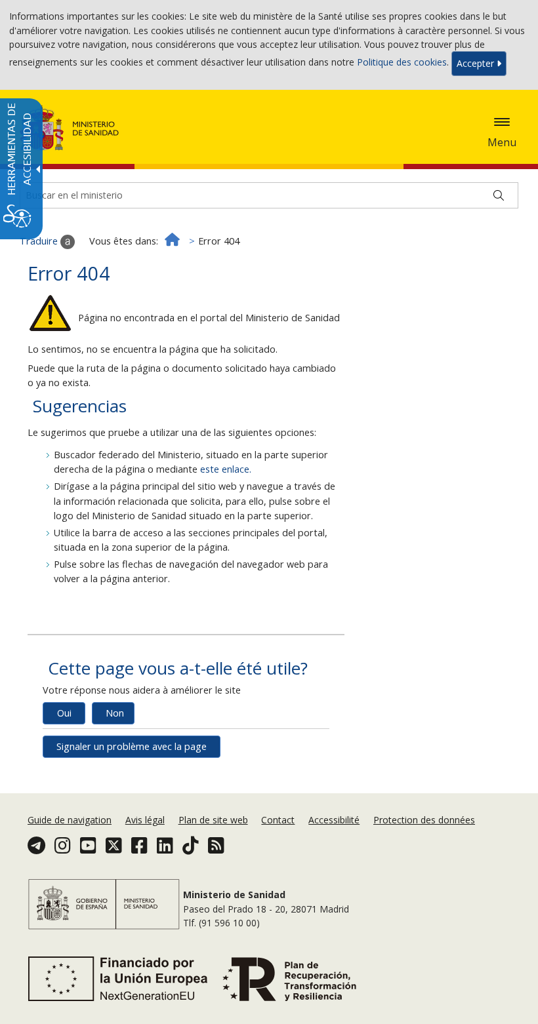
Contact (278, 820)
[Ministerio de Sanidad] (69, 128)
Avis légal (145, 820)
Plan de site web (213, 820)
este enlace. (225, 469)
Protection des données (424, 820)
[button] (502, 121)
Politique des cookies (402, 62)
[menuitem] (71, 820)
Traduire (40, 241)
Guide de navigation (70, 820)
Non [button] (115, 713)
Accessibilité (334, 820)
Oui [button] (64, 713)
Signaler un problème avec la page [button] (131, 746)
